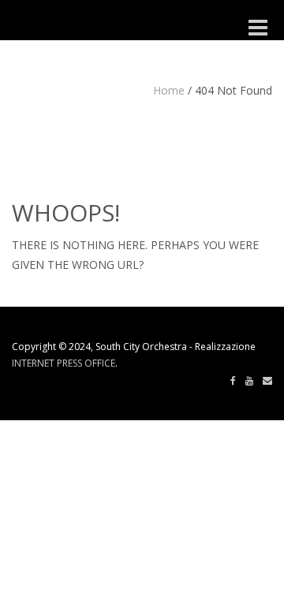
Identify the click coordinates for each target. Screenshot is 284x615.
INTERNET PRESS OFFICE (63, 363)
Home (169, 90)
